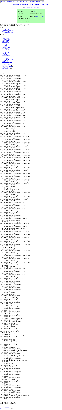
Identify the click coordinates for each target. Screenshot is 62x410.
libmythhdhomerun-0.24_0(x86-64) (7, 32)
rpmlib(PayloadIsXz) (5, 68)
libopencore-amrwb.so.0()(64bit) (7, 57)
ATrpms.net (35, 11)
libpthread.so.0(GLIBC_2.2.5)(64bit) (8, 59)
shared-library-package (5, 31)
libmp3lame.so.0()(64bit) (6, 55)
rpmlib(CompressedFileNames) (7, 64)
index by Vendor (19, 1)
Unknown (36, 9)
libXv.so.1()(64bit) (5, 41)
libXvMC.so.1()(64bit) (5, 42)
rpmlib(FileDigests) (5, 65)
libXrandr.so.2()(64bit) (5, 40)
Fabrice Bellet (2, 408)
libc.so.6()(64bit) (4, 45)
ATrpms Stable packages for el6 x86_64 (32, 7)
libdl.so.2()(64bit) (5, 48)
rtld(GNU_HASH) (5, 67)
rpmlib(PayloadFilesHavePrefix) (7, 66)
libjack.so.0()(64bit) (5, 53)
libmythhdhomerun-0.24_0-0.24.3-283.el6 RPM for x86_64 (31, 5)
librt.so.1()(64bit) (5, 61)
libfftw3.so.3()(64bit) (5, 49)
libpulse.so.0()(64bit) (5, 60)
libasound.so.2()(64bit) (5, 44)
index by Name (32, 1)
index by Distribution (12, 1)
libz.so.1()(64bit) (4, 63)
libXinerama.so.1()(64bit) (6, 39)
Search (42, 1)
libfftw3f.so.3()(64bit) (5, 50)
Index (2, 1)
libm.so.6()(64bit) (5, 54)
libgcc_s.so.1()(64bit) (5, 52)
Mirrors (37, 1)
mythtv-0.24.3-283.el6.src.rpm (39, 16)
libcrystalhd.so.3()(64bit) (6, 47)
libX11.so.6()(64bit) (5, 37)
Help (39, 1)
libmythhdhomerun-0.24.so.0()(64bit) (8, 30)
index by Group (6, 1)
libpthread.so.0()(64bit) (5, 58)
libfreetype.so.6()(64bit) (6, 51)
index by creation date (26, 1)
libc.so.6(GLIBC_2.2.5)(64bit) (7, 46)
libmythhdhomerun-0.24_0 (6, 29)
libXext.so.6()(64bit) (5, 38)
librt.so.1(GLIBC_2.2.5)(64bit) (7, 62)
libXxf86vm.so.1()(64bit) (6, 43)
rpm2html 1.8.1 (7, 407)
